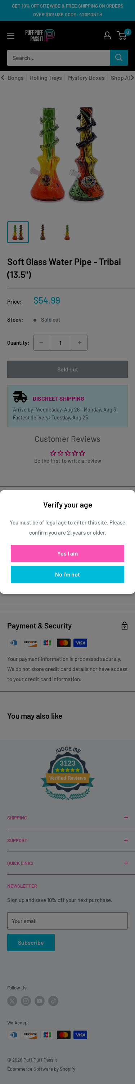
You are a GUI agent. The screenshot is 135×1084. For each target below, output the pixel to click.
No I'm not (67, 574)
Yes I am (67, 553)
